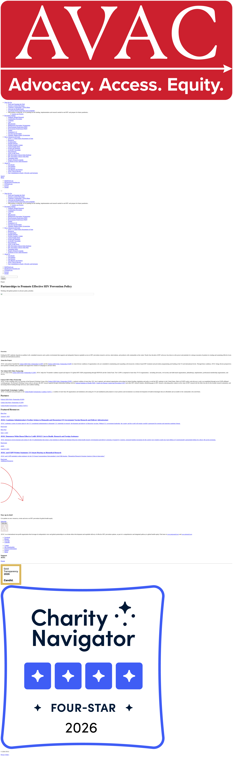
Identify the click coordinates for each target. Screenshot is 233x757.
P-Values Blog (12, 142)
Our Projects (11, 168)
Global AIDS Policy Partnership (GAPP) (31, 364)
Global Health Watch (14, 146)
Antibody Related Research (16, 117)
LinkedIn (7, 542)
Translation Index (13, 158)
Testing (10, 130)
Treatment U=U (12, 132)
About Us (7, 163)
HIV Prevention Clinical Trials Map (18, 156)
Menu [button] (2, 177)
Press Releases (12, 151)
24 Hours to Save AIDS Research (17, 161)
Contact (6, 545)
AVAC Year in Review (14, 171)
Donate (6, 187)
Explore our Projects (17, 114)
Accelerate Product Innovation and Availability (21, 110)
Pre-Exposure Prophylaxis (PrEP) (17, 128)
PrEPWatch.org (8, 181)
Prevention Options (9, 115)
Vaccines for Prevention (15, 133)
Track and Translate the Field (16, 104)
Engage (6, 185)
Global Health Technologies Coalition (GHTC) (38, 392)
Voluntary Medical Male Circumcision (19, 135)
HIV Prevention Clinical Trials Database (19, 155)
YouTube (7, 540)
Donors (6, 550)
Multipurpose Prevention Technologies (19, 125)
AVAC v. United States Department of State (20, 138)
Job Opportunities (9, 547)
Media (6, 552)
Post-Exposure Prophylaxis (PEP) (17, 127)
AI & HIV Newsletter (14, 150)
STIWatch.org (8, 184)
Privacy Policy (5, 754)
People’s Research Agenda (16, 160)
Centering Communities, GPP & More (19, 107)
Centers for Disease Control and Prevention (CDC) (110, 383)
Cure (9, 122)
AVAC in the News (13, 153)
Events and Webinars (14, 148)
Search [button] (3, 176)
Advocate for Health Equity (16, 109)
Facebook (7, 537)
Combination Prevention (15, 119)
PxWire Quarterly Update (15, 145)
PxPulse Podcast (12, 143)
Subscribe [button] (3, 521)
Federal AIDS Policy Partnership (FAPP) (60, 364)
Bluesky (6, 539)
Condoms (11, 120)
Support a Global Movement (16, 106)
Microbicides (11, 124)
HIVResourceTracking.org (12, 182)
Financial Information (10, 548)
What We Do (8, 102)
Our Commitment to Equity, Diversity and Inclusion (23, 173)
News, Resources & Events (12, 137)
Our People (11, 165)
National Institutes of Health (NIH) (85, 383)
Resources (11, 140)
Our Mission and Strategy (15, 169)
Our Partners (11, 166)
